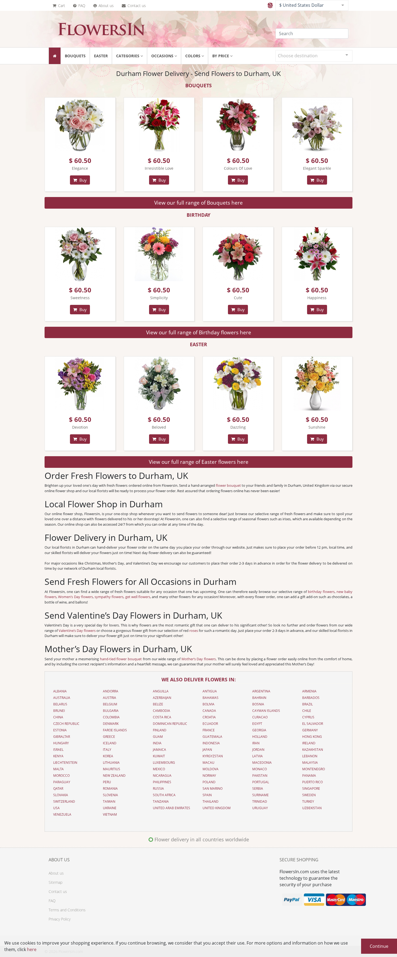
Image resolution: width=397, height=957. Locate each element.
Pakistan (259, 775)
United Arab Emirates (171, 808)
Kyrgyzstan (213, 756)
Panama (309, 775)
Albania (60, 691)
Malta (58, 769)
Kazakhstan (312, 749)
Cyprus (308, 717)
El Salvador (312, 723)
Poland (209, 782)
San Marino (213, 788)
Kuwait (159, 756)
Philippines (162, 782)
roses (193, 630)
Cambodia (161, 710)
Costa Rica (162, 717)
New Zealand (114, 775)
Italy (107, 749)
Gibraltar (61, 736)
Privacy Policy (59, 919)
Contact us (136, 5)
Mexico (159, 769)
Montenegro (313, 769)
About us (105, 5)
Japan (207, 749)
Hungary (61, 743)
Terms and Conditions (67, 909)
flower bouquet (228, 485)
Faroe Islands (115, 730)
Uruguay (260, 808)
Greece (109, 736)
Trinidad (259, 801)
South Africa (164, 795)
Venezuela (62, 814)
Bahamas (210, 697)
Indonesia (211, 743)
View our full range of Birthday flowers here (198, 332)
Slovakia (60, 795)
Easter (101, 55)
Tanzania (161, 801)
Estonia (60, 730)
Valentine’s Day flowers (77, 630)
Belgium (110, 704)
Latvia (257, 756)
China (58, 717)
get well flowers (137, 596)
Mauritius (111, 769)
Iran (256, 743)
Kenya (58, 756)
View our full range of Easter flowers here (198, 461)
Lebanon (309, 756)
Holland (259, 736)
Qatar (58, 788)
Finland (159, 730)
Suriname (260, 795)
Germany (310, 730)
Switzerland (64, 801)
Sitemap (55, 882)
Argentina (261, 691)
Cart (61, 5)
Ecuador (210, 723)
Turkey (308, 801)
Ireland (308, 743)
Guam (158, 736)
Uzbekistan (312, 808)
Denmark (111, 723)
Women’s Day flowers (75, 596)
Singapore (311, 788)
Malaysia (310, 762)
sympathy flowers (109, 596)
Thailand (210, 801)
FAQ (81, 5)
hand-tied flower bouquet (121, 658)
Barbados (310, 697)
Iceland (109, 743)
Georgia (259, 730)
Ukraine (109, 808)
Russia (158, 788)
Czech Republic (66, 723)
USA (56, 808)
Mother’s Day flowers (198, 658)
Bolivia (208, 704)
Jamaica (159, 749)
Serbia (257, 788)
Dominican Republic (170, 723)
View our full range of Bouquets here (198, 202)
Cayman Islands (266, 710)
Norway (209, 775)
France (209, 730)
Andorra (110, 691)
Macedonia (262, 762)
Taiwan (109, 801)
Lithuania (111, 762)
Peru (107, 782)
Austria (109, 697)
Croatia (209, 717)
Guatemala (212, 736)
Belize (158, 704)
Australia (61, 697)
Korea (108, 756)
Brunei (59, 710)
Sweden (309, 795)
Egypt (257, 723)
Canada (209, 710)
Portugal (260, 782)
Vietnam (110, 814)
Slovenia (110, 795)
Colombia (111, 717)
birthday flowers (321, 591)
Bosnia (258, 704)
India (157, 743)
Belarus (60, 704)
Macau (208, 762)
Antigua (210, 691)
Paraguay (61, 782)
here (31, 949)
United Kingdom (217, 808)
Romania (110, 788)
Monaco (259, 769)
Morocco (61, 775)
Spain (207, 795)
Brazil (307, 704)
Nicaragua (162, 775)
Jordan (258, 749)
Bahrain (259, 697)
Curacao (260, 717)
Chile (306, 710)
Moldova (210, 769)
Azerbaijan (162, 697)
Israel (58, 749)
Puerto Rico (312, 782)
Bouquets (75, 55)
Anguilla (161, 691)
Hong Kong (312, 736)
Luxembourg (164, 762)
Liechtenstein (65, 762)
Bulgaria (111, 710)
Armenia (309, 691)
